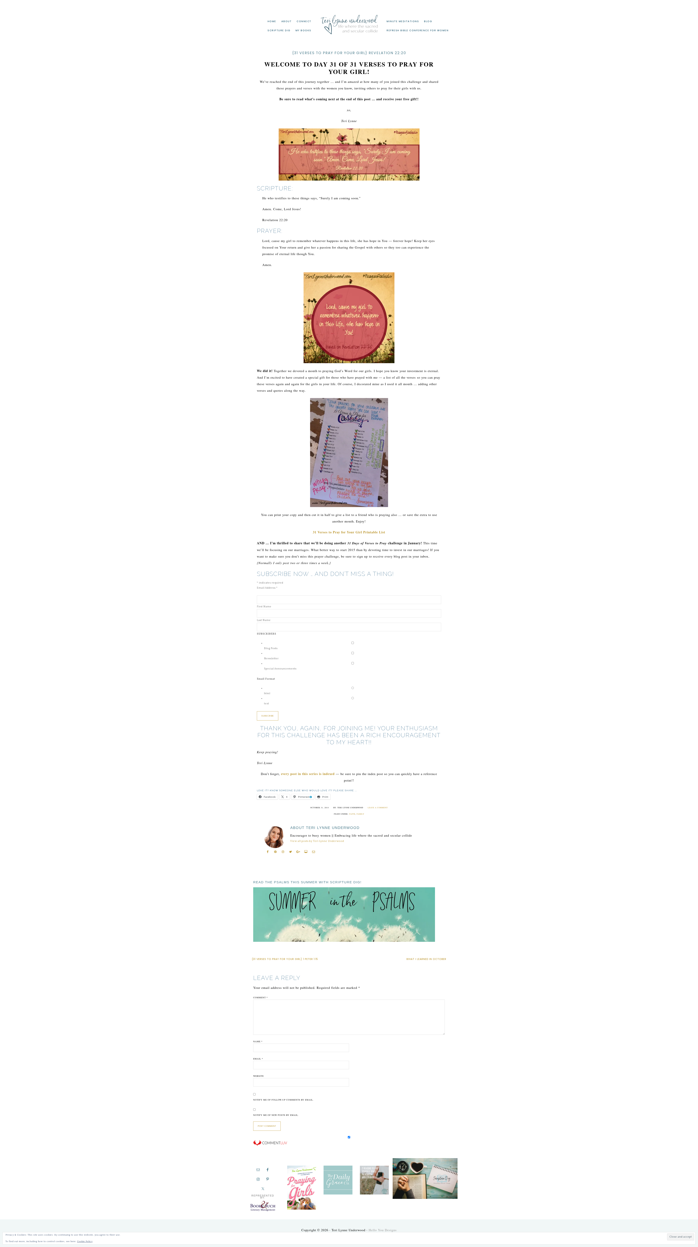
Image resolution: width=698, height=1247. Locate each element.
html (267, 693)
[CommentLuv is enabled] (270, 1144)
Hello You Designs (383, 1230)
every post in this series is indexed (308, 773)
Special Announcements (280, 668)
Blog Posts (271, 648)
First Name (264, 606)
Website (258, 1075)
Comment (260, 997)
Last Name (264, 620)
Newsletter (271, 658)
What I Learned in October (426, 959)
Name (257, 1041)
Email (258, 1058)
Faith (352, 814)
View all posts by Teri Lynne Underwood (317, 841)
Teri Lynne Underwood (349, 22)
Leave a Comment (378, 807)
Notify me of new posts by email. (276, 1114)
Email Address (267, 587)
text (266, 703)
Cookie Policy (85, 1241)
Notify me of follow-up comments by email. (283, 1099)
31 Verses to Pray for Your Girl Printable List (349, 532)
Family (360, 814)
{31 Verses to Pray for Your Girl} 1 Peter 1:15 (285, 959)
